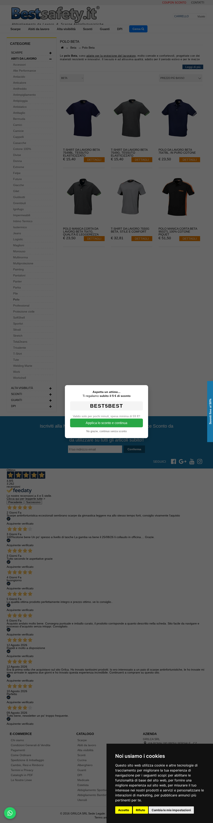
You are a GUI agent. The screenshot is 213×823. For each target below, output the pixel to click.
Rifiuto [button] (140, 810)
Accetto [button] (123, 810)
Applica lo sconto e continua (106, 422)
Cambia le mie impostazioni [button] (171, 810)
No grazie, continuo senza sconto (106, 431)
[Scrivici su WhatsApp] (10, 813)
